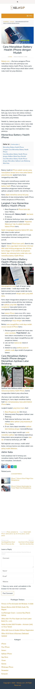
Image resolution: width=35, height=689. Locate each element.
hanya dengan (17, 320)
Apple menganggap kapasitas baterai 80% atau (17, 230)
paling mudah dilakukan (9, 448)
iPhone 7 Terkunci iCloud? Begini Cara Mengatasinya (22, 479)
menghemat (5, 307)
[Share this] (2, 466)
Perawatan (4, 670)
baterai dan (18, 343)
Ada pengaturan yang (8, 286)
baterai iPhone (9, 313)
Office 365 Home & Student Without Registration (17, 630)
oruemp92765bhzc (16, 474)
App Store (4, 657)
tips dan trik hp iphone (19, 533)
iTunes (3, 660)
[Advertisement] (17, 90)
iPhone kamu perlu (18, 243)
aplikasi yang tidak (10, 304)
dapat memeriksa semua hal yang (17, 194)
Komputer (4, 674)
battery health (5, 186)
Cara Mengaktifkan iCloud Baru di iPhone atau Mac (8, 542)
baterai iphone (9, 533)
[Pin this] (9, 466)
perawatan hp (14, 532)
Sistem (3, 650)
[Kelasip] (17, 7)
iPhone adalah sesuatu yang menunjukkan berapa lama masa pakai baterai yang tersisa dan (16, 172)
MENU (30, 16)
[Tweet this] (5, 466)
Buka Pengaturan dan (12, 412)
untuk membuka (10, 333)
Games (3, 663)
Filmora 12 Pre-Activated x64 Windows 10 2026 (17, 604)
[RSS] (17, 2)
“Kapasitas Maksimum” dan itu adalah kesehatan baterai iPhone (18, 223)
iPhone (8, 532)
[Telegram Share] (12, 466)
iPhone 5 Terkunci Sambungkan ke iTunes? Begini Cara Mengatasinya (21, 487)
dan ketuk (30, 214)
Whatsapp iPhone (7, 667)
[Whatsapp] (15, 466)
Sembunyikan (15, 144)
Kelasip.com (5, 61)
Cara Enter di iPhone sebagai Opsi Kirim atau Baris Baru (26, 542)
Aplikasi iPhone (6, 653)
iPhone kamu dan (24, 209)
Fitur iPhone (5, 647)
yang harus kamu (19, 408)
